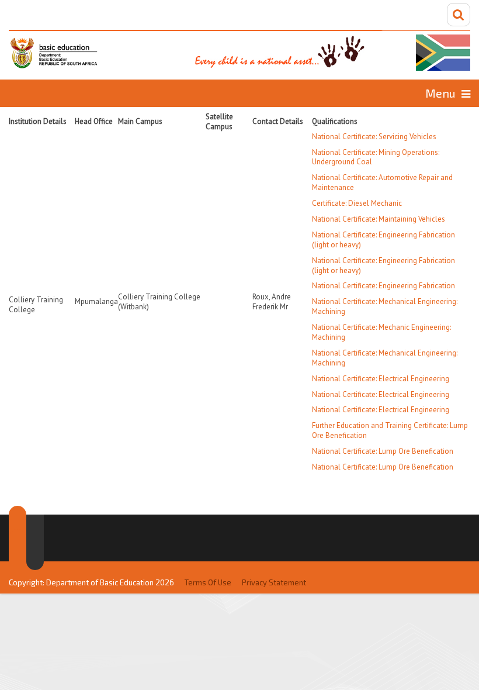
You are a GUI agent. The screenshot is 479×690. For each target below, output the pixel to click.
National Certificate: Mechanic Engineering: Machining (381, 332)
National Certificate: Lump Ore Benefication (382, 451)
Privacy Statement (274, 582)
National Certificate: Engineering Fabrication (383, 286)
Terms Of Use (208, 582)
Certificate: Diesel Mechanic (357, 203)
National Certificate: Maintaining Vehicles (378, 219)
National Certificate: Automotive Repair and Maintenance (382, 182)
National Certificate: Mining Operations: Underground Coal (375, 157)
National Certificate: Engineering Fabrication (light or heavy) (383, 240)
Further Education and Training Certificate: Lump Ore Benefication (390, 430)
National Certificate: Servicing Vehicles (374, 137)
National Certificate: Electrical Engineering (380, 379)
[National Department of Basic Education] (239, 50)
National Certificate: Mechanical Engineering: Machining (384, 306)
